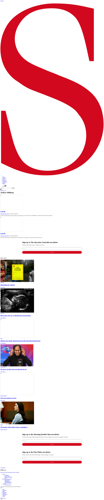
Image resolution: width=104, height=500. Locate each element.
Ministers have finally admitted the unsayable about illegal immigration (20, 341)
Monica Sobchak (3, 429)
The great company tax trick (8, 398)
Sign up (52, 252)
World (1, 338)
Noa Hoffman (3, 343)
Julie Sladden (3, 317)
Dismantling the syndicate (7, 285)
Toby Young (2, 371)
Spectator (2, 0)
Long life (2, 211)
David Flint (2, 287)
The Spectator (2, 467)
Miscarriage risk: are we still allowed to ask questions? (15, 315)
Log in (4, 190)
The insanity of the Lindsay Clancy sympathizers (13, 427)
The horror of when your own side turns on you (13, 369)
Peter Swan (2, 400)
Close (1, 487)
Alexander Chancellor (4, 213)
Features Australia (3, 395)
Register (1, 190)
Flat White (2, 282)
